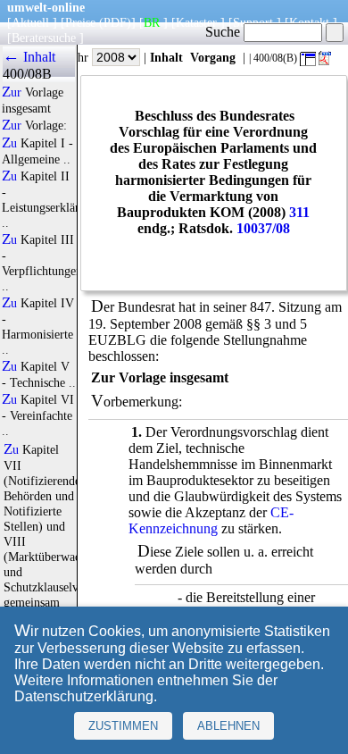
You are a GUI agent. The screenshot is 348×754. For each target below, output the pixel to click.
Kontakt (309, 22)
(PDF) (115, 22)
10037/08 (263, 228)
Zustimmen (123, 726)
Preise (80, 22)
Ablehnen (228, 726)
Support (253, 22)
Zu (9, 143)
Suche (224, 31)
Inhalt (166, 57)
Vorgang (212, 57)
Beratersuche (44, 37)
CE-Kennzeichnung (211, 520)
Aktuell (30, 22)
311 (299, 212)
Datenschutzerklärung (83, 696)
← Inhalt (29, 56)
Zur (11, 92)
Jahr (80, 57)
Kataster (196, 22)
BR (152, 22)
